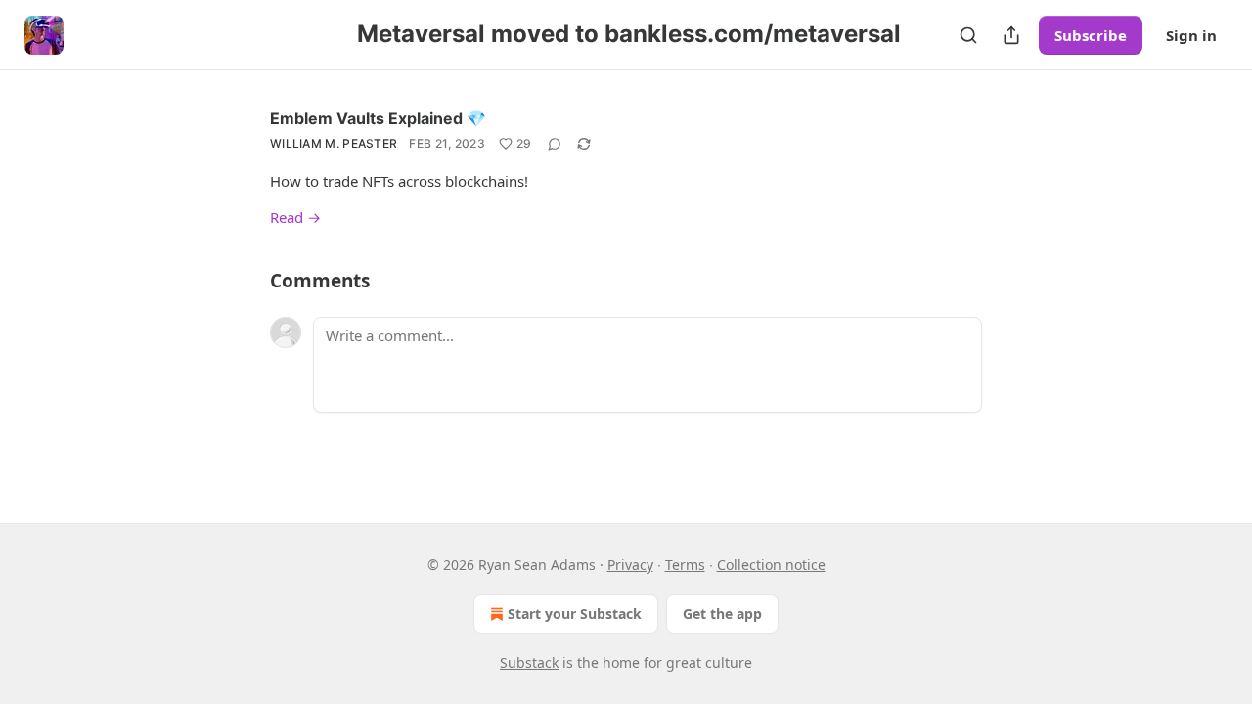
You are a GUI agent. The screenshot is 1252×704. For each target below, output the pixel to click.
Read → (295, 217)
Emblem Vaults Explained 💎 (378, 118)
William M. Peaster (333, 143)
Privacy (630, 564)
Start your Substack (575, 613)
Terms (685, 564)
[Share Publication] (1011, 35)
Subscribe (1090, 35)
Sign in (1191, 35)
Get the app (722, 613)
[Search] (968, 35)
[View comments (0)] (554, 143)
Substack (529, 662)
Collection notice (771, 564)
